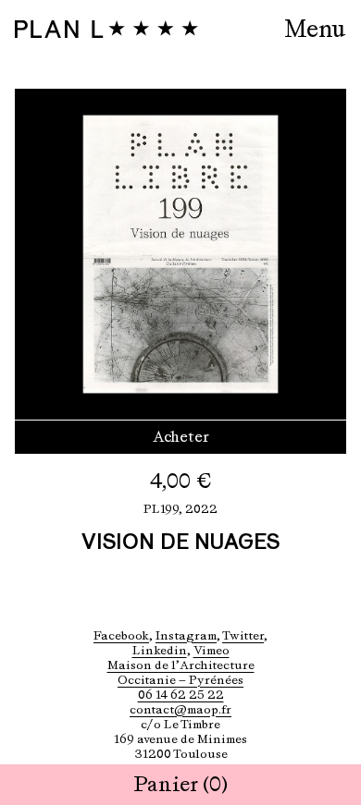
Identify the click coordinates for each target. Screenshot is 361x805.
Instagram (186, 635)
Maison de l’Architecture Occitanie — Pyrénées (181, 672)
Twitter (243, 635)
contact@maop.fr (180, 709)
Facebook (121, 635)
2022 (201, 509)
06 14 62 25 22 (181, 694)
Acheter (181, 436)
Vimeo (211, 650)
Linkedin (159, 650)
